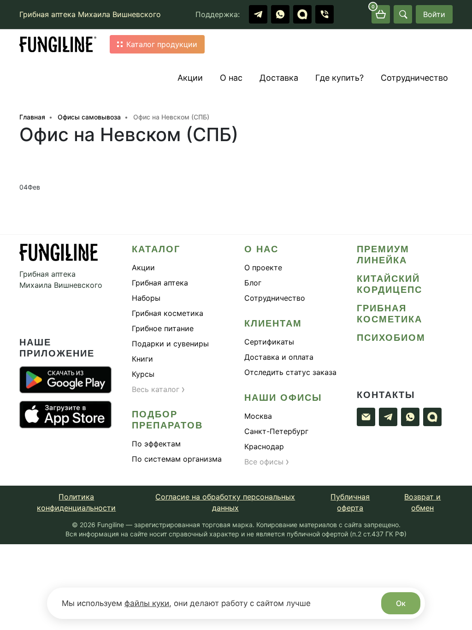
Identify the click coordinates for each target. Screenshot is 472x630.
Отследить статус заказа (290, 372)
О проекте (263, 267)
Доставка (279, 78)
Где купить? (339, 78)
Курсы (143, 374)
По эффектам (156, 443)
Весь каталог (158, 389)
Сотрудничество (414, 78)
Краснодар (264, 446)
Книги (142, 358)
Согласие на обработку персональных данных (225, 502)
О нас (231, 78)
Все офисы (266, 461)
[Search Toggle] (403, 14)
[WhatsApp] (280, 14)
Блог (252, 282)
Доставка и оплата (278, 357)
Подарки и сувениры (170, 343)
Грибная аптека (160, 282)
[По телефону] (324, 14)
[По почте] (366, 417)
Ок (401, 603)
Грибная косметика (167, 313)
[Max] (302, 14)
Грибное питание (163, 328)
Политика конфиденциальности (76, 502)
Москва (258, 416)
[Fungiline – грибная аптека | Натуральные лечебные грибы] (58, 44)
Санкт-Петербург (276, 431)
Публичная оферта (350, 502)
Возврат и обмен (422, 502)
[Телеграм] (258, 14)
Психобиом (391, 338)
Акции (190, 78)
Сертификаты (269, 341)
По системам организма (177, 459)
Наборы (146, 298)
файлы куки (146, 603)
